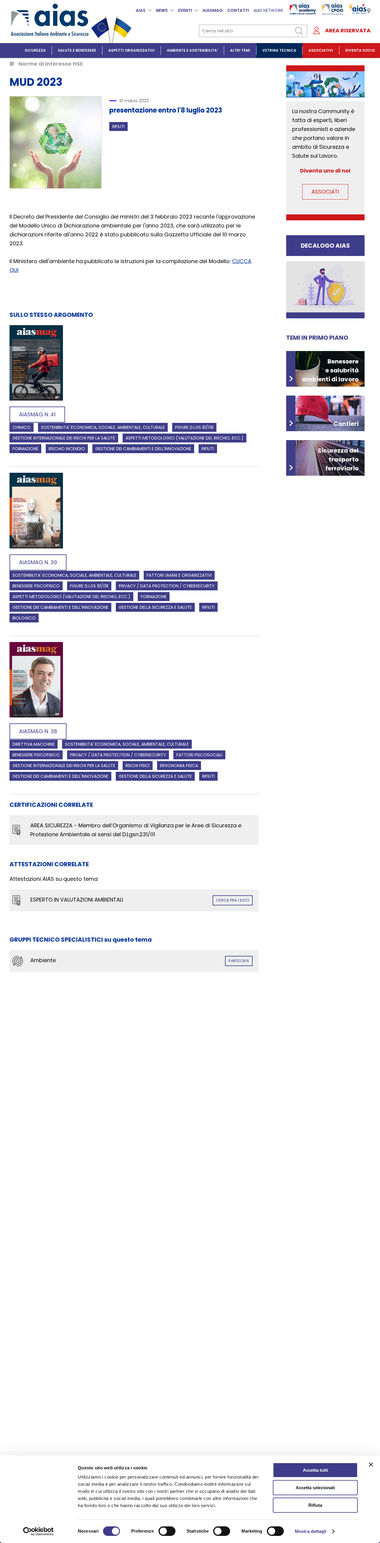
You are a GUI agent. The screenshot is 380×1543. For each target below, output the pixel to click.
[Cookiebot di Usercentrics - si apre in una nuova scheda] (38, 1531)
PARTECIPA (239, 961)
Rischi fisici (138, 766)
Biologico (24, 618)
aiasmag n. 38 (38, 731)
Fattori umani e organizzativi (179, 575)
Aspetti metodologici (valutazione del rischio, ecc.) (184, 438)
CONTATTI (238, 10)
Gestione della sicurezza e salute (155, 607)
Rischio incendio (67, 449)
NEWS (162, 10)
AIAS (140, 10)
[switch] (167, 1531)
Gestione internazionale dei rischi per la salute (63, 438)
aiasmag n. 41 (37, 414)
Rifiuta (315, 1505)
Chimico (21, 427)
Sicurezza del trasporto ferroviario (338, 459)
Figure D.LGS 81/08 (194, 427)
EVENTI (185, 10)
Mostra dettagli (311, 1531)
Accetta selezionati (315, 1487)
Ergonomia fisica (179, 766)
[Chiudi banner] (371, 1465)
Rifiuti (118, 126)
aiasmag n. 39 (38, 562)
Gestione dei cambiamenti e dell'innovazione (143, 449)
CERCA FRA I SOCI (232, 900)
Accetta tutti (315, 1470)
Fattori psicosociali (199, 755)
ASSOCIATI (325, 191)
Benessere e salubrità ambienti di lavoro (330, 370)
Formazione (25, 449)
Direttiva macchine (33, 744)
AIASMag (212, 10)
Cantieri (346, 424)
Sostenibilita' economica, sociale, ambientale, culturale (103, 427)
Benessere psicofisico (36, 586)
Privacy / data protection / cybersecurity (167, 586)
